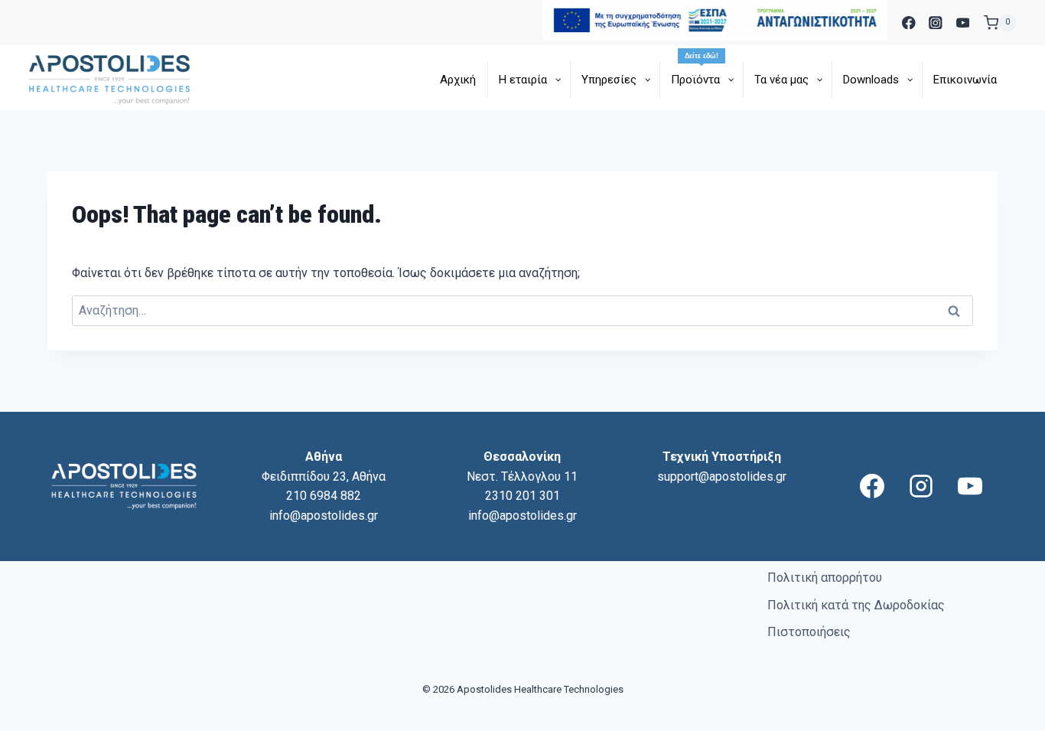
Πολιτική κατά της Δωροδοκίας (856, 605)
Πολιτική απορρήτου (824, 577)
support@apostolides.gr (721, 476)
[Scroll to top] (1007, 716)
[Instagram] (936, 22)
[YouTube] (962, 22)
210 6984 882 (323, 495)
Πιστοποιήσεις (809, 632)
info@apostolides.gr (323, 515)
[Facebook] (908, 22)
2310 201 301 (522, 495)
